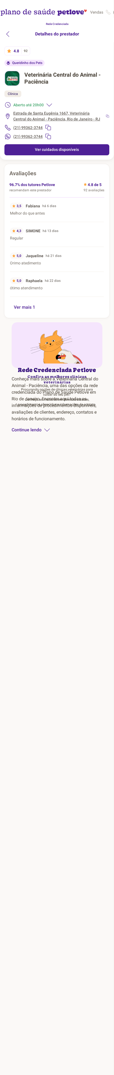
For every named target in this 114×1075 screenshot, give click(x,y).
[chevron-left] (7, 34)
